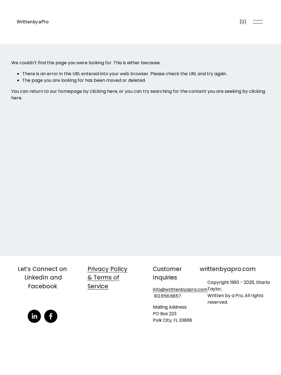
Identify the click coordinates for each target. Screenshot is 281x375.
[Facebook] (50, 316)
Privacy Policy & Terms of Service (107, 277)
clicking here (103, 91)
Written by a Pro (32, 22)
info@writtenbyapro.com (180, 289)
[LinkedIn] (34, 316)
